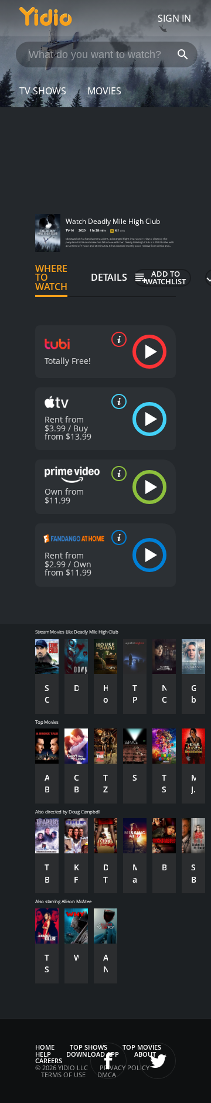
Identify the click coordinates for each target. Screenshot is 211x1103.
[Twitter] (157, 1061)
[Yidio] (46, 18)
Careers (48, 1060)
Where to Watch (51, 278)
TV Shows (42, 90)
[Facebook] (108, 1061)
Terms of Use (63, 1074)
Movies (104, 90)
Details (109, 277)
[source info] (117, 339)
